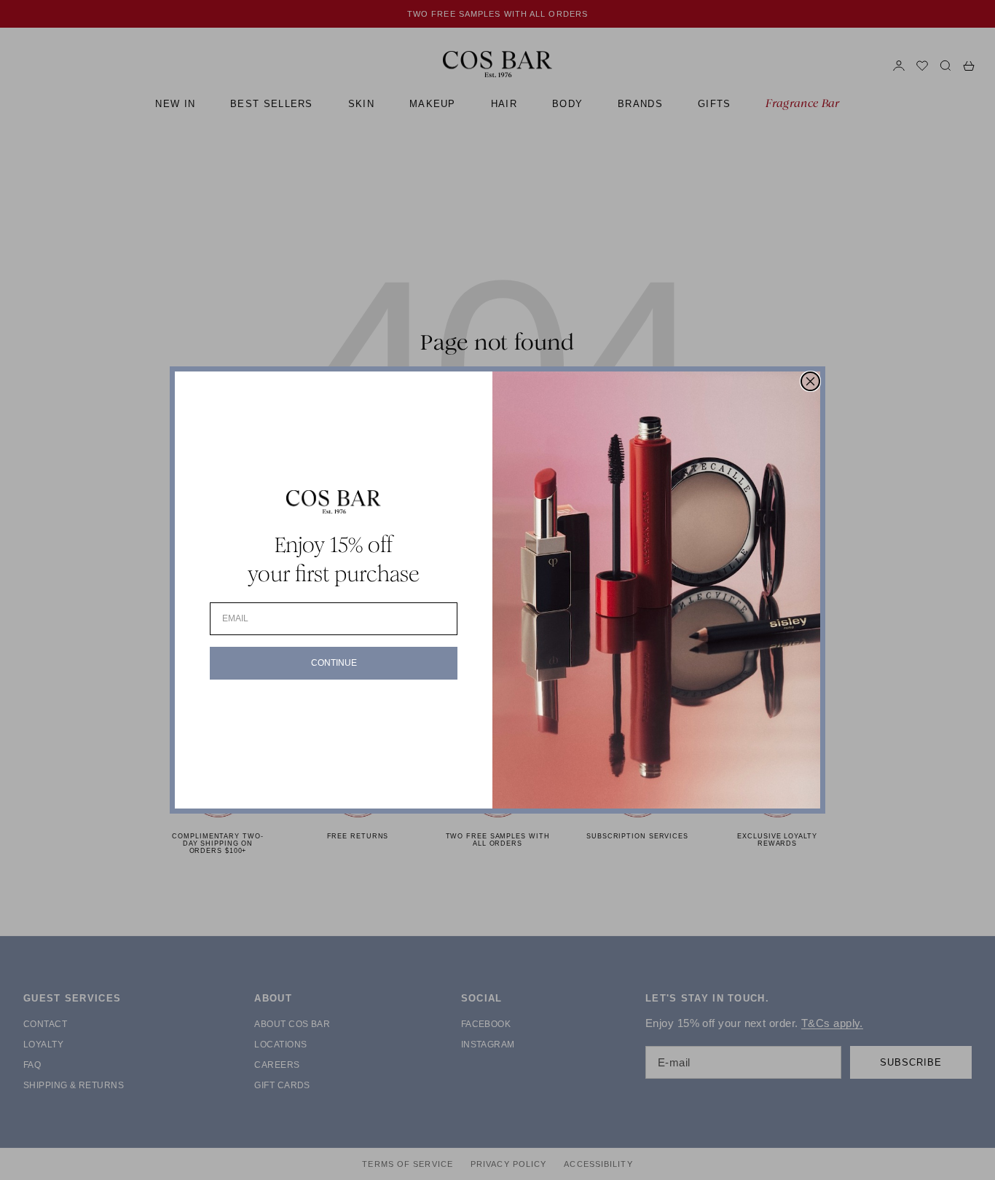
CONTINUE (334, 663)
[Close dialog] (810, 381)
